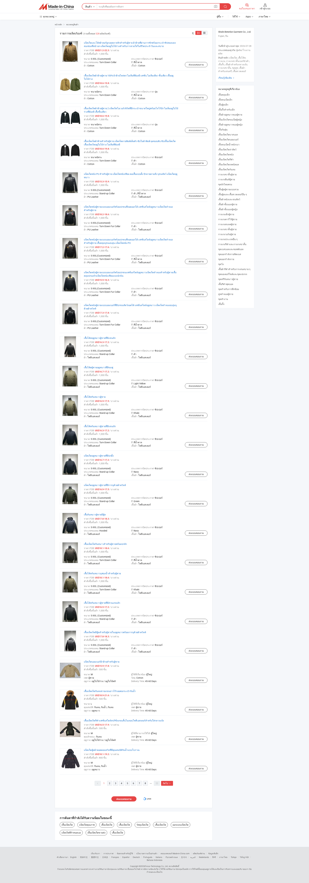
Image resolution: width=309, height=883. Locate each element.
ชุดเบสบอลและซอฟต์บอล (230, 249)
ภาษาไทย (223, 857)
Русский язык (172, 857)
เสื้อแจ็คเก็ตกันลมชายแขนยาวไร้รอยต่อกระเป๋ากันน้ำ (110, 691)
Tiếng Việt (244, 857)
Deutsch (136, 857)
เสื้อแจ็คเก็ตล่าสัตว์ (227, 149)
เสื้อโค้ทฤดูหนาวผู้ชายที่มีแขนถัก (100, 337)
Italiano (159, 857)
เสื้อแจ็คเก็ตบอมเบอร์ (228, 139)
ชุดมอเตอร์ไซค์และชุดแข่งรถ (232, 274)
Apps (248, 16)
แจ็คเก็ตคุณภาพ (87, 824)
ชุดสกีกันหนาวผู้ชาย (228, 279)
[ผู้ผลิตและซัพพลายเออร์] (56, 6)
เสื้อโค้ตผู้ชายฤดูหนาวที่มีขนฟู (98, 367)
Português (147, 857)
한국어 (184, 857)
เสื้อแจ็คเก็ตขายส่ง (96, 832)
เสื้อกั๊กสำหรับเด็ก (226, 109)
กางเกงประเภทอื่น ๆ (228, 239)
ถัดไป (167, 783)
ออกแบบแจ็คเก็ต (180, 824)
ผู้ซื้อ (219, 16)
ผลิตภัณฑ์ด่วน (199, 853)
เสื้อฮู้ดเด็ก (223, 104)
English (73, 857)
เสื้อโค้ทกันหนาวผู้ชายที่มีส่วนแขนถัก (102, 602)
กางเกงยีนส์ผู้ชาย (226, 179)
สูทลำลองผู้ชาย (225, 294)
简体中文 (84, 857)
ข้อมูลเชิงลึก (213, 853)
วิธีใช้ (235, 16)
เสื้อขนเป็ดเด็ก (225, 99)
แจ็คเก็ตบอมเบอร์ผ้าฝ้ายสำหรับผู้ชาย (101, 661)
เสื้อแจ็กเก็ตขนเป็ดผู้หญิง (230, 119)
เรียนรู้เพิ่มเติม (226, 77)
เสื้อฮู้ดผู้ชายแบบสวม (228, 189)
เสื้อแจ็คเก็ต (67, 824)
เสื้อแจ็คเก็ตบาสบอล (228, 134)
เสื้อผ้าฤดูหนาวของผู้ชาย (230, 114)
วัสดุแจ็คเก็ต (142, 824)
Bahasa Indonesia (154, 860)
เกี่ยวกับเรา (95, 853)
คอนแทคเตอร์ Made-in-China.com (175, 853)
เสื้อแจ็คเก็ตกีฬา (226, 159)
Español (125, 857)
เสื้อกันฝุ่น (223, 129)
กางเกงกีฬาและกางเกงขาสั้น (232, 244)
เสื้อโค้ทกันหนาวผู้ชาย (95, 396)
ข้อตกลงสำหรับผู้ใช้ (125, 853)
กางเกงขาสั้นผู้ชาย (227, 174)
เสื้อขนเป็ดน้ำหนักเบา (228, 144)
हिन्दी (214, 857)
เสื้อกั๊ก (221, 304)
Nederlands (204, 857)
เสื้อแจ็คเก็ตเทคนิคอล (228, 164)
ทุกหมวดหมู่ (48, 16)
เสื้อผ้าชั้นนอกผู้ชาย (227, 204)
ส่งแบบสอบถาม (196, 64)
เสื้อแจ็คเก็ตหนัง (226, 154)
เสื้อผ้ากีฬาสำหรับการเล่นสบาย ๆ (234, 269)
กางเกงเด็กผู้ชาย (226, 214)
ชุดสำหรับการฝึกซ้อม (228, 289)
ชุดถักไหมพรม (225, 184)
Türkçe (233, 857)
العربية (193, 857)
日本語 (105, 857)
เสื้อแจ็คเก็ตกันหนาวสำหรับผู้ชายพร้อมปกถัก (105, 543)
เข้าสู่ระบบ (265, 8)
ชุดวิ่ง (221, 264)
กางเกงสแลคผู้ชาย (227, 224)
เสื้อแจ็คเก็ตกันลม (226, 169)
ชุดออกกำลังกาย (226, 259)
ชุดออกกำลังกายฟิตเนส (229, 254)
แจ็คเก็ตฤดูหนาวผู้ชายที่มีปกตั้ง (99, 455)
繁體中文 (95, 857)
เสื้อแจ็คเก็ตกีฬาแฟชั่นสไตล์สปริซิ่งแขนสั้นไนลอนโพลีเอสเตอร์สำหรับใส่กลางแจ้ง (124, 720)
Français (115, 857)
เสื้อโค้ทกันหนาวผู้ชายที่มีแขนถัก (100, 426)
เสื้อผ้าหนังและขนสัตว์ (229, 199)
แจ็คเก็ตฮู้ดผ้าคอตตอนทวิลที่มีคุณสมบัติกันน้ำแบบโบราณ (112, 749)
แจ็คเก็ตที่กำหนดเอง (71, 832)
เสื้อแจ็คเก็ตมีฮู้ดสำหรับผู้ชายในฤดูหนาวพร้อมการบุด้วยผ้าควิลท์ (115, 632)
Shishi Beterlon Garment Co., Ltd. (234, 31)
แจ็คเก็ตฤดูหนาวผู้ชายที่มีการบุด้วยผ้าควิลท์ (105, 485)
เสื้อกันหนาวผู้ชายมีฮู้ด (95, 514)
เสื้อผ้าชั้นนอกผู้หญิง (228, 209)
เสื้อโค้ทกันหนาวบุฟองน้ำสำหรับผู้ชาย (102, 573)
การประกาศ (108, 853)
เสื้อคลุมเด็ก (224, 94)
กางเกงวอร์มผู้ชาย (227, 234)
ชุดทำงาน (223, 299)
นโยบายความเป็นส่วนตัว (146, 853)
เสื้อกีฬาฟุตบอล (225, 284)
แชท (149, 798)
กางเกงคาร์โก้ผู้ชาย (227, 219)
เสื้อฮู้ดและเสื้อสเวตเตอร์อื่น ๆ (232, 194)
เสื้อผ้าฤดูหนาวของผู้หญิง (230, 124)
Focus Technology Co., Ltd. (156, 866)
